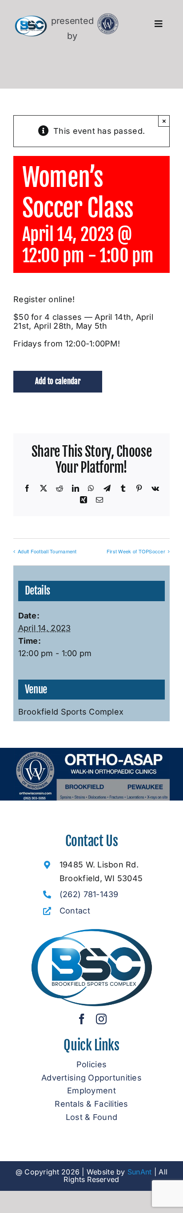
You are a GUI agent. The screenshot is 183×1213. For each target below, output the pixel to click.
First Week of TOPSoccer (136, 551)
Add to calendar (57, 381)
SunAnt (139, 1171)
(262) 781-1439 (89, 894)
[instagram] (101, 1019)
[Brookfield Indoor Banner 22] (91, 751)
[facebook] (81, 1019)
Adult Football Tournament (47, 551)
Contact (75, 910)
